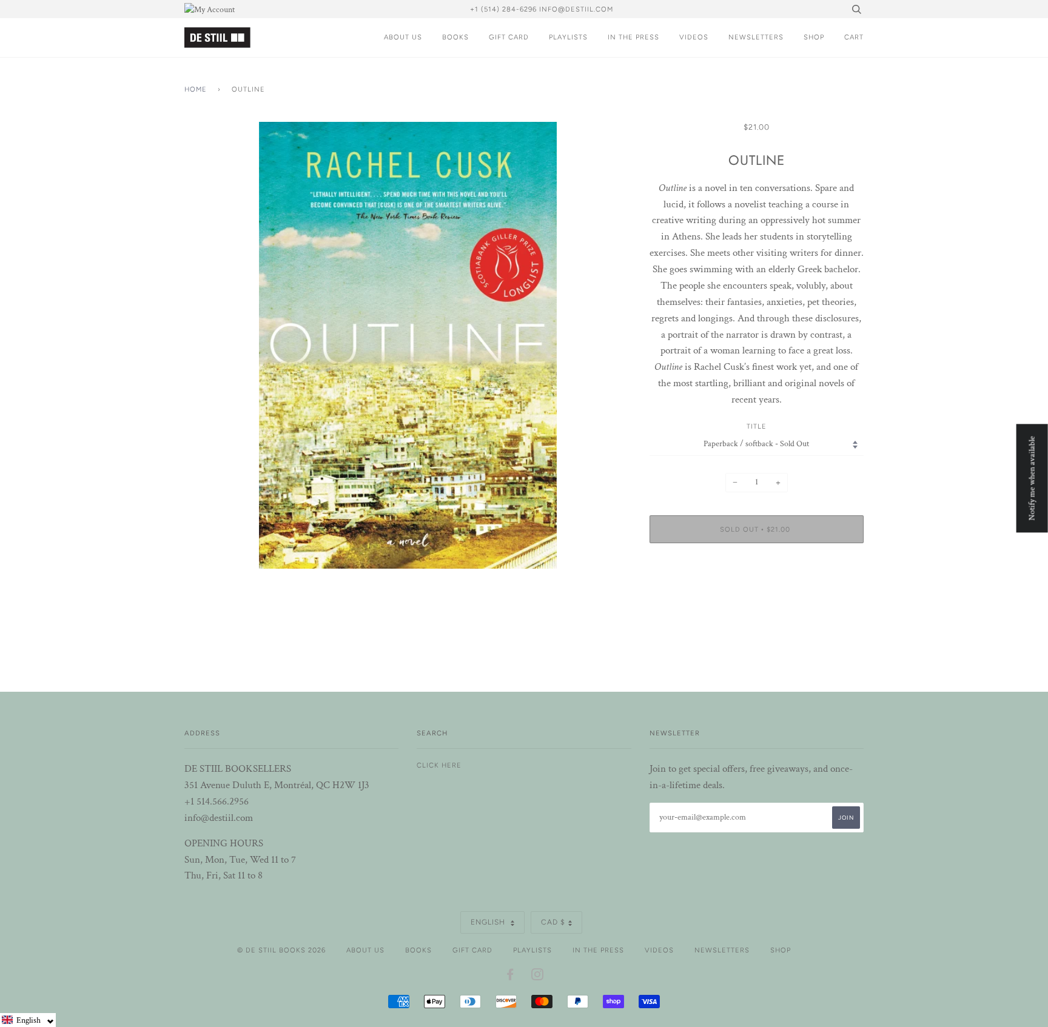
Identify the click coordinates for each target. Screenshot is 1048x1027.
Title (757, 426)
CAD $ (553, 922)
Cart (854, 37)
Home (195, 89)
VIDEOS (693, 37)
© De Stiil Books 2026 (281, 950)
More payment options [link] (756, 594)
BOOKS (455, 37)
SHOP (814, 37)
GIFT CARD (509, 37)
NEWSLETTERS (756, 37)
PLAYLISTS (568, 37)
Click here (439, 765)
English (489, 922)
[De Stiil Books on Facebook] (510, 976)
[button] (28, 1020)
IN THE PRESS (633, 37)
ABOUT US (403, 37)
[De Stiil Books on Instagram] (537, 976)
